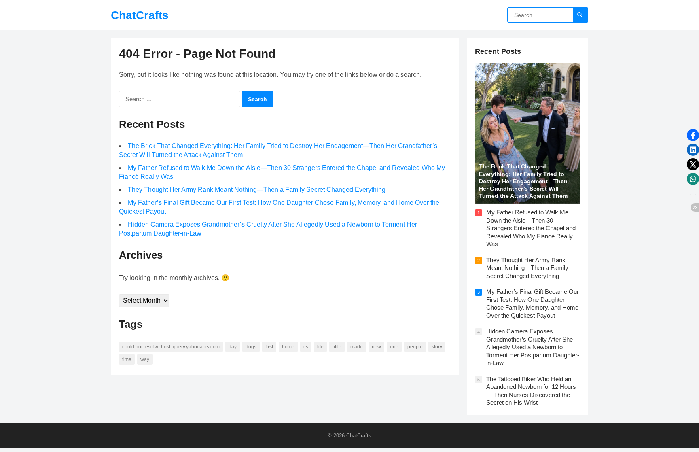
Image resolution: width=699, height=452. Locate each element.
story (437, 347)
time (126, 359)
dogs (251, 347)
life (320, 347)
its (305, 347)
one (394, 347)
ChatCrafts (140, 15)
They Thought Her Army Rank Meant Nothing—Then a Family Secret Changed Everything (257, 189)
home (288, 347)
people (415, 347)
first (269, 347)
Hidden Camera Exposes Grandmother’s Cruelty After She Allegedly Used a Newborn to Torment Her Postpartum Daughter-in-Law (532, 347)
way (144, 359)
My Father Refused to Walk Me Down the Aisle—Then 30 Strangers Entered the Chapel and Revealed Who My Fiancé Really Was (531, 228)
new (376, 347)
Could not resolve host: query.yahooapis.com (171, 347)
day (233, 347)
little (337, 347)
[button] (693, 135)
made (356, 347)
